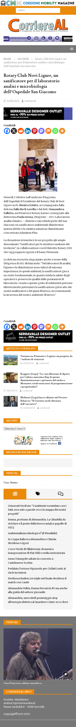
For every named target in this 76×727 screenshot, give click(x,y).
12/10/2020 (13, 101)
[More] (62, 131)
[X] (14, 131)
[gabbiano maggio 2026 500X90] (38, 117)
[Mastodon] (41, 131)
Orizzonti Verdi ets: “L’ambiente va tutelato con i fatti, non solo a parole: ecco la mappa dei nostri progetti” (37, 509)
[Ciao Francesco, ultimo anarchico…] (38, 654)
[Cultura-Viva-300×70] (38, 444)
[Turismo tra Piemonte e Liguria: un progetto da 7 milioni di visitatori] (11, 360)
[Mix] (48, 131)
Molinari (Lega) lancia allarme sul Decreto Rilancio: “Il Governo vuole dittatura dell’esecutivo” (43, 400)
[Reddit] (21, 131)
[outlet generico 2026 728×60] (38, 39)
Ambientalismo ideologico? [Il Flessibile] (32, 533)
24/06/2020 (29, 408)
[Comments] (60, 494)
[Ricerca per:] (38, 10)
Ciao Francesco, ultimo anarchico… (23, 683)
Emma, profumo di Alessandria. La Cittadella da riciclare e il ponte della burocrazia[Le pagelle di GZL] (37, 523)
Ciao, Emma (10, 482)
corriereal (30, 101)
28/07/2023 (11, 390)
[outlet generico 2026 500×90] (38, 340)
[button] (71, 49)
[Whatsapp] (55, 131)
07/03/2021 (28, 363)
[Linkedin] (28, 131)
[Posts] (15, 494)
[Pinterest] (34, 131)
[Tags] (37, 494)
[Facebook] (7, 131)
